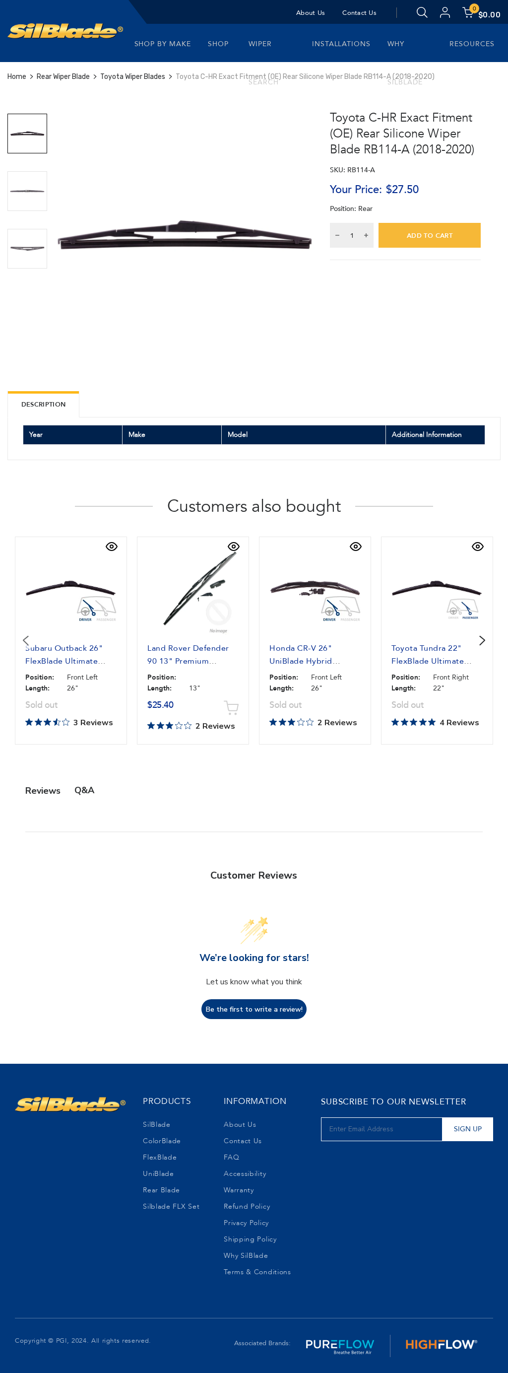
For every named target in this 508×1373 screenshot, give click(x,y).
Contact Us (359, 12)
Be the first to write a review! (254, 1009)
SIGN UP (468, 1129)
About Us (310, 12)
